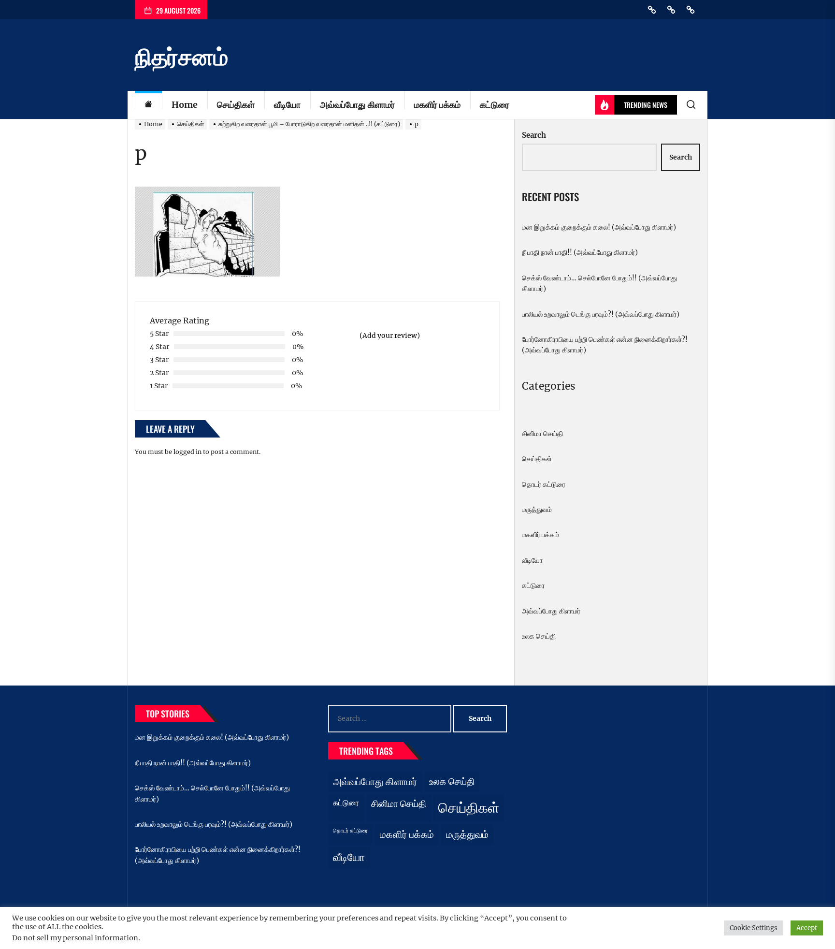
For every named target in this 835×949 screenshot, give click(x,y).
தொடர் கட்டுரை (543, 484)
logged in (187, 451)
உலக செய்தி (539, 636)
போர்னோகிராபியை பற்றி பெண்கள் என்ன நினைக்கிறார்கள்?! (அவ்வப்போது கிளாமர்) (605, 344)
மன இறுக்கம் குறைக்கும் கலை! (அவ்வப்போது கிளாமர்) (599, 227)
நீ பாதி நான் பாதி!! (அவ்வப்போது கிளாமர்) (580, 252)
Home (185, 104)
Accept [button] (806, 928)
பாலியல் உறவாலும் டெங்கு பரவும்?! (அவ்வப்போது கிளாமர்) (600, 314)
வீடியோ (287, 104)
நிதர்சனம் (181, 57)
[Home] (148, 105)
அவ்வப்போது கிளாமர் (357, 104)
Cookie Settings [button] (753, 928)
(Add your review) (390, 335)
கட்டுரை (494, 104)
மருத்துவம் (537, 509)
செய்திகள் (236, 104)
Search (534, 135)
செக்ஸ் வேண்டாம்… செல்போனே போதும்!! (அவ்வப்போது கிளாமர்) (599, 283)
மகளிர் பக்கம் (437, 104)
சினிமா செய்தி (542, 433)
